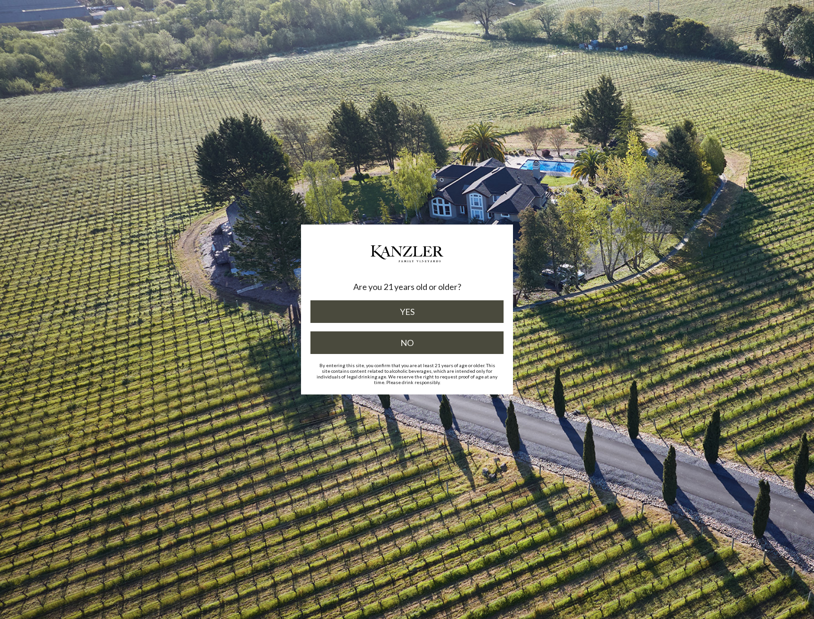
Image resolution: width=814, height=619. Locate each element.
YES (407, 311)
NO (407, 343)
